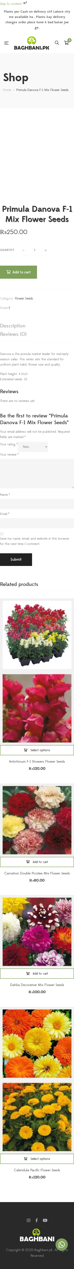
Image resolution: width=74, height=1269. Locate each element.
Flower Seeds (24, 298)
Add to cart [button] (40, 862)
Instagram (28, 1220)
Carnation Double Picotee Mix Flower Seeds (37, 873)
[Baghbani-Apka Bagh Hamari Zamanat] (31, 43)
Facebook (37, 1220)
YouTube (45, 1220)
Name (5, 495)
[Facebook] (9, 307)
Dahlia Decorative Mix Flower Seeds (37, 985)
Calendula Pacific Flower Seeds (37, 1170)
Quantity (7, 250)
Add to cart (22, 272)
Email (4, 514)
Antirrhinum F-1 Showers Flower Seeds (37, 761)
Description (12, 326)
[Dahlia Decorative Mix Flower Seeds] (37, 931)
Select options (40, 750)
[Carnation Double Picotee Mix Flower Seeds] (37, 820)
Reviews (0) (13, 334)
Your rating (9, 444)
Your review (9, 455)
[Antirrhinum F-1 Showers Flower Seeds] (37, 635)
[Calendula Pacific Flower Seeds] (37, 1043)
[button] (62, 1244)
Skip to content (11, 4)
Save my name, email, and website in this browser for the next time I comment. (34, 541)
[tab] (37, 326)
